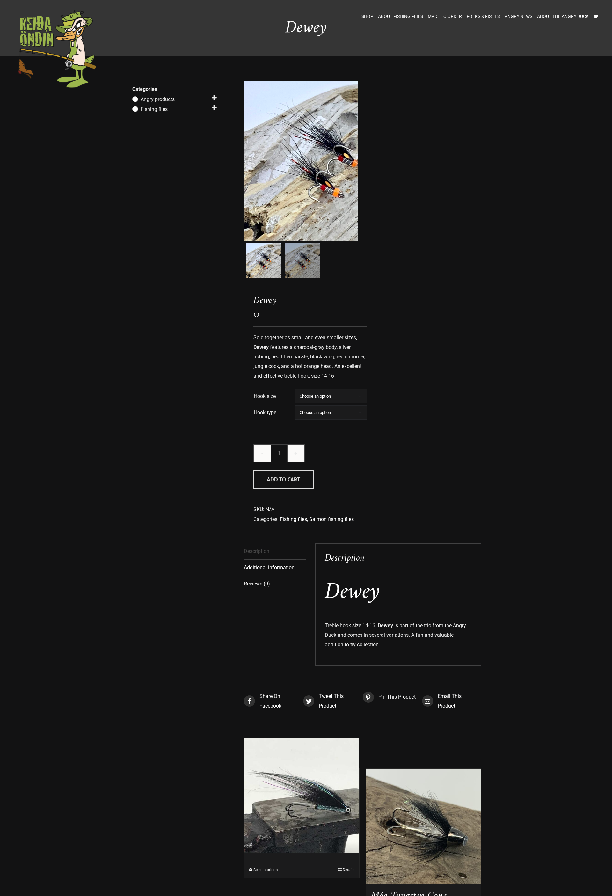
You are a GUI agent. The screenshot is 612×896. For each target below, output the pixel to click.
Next (353, 161)
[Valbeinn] (301, 796)
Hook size (265, 396)
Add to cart (283, 479)
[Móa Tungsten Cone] (423, 826)
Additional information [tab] (269, 567)
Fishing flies (293, 519)
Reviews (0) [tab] (257, 584)
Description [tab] (256, 551)
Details (348, 870)
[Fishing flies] (134, 108)
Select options (265, 870)
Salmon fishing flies (331, 519)
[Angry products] (134, 98)
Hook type (265, 412)
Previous (248, 161)
